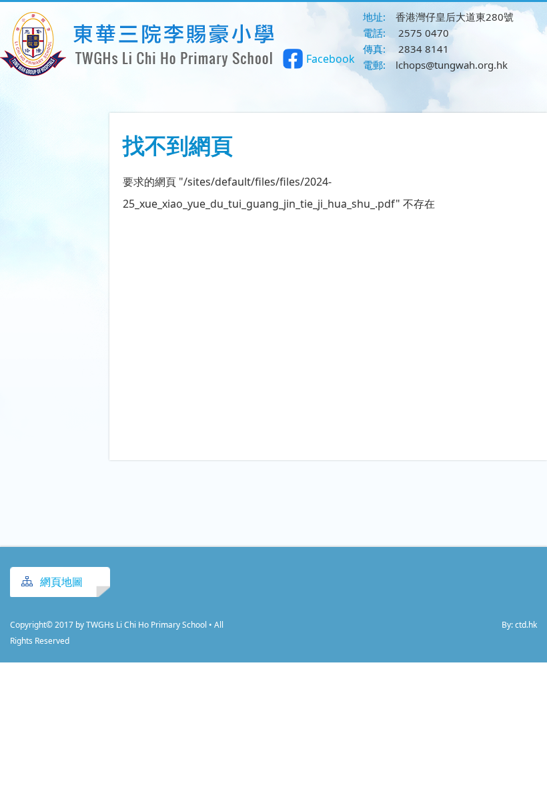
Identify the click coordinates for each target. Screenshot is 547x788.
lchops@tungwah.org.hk (452, 64)
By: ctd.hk (519, 624)
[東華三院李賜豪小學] (138, 72)
